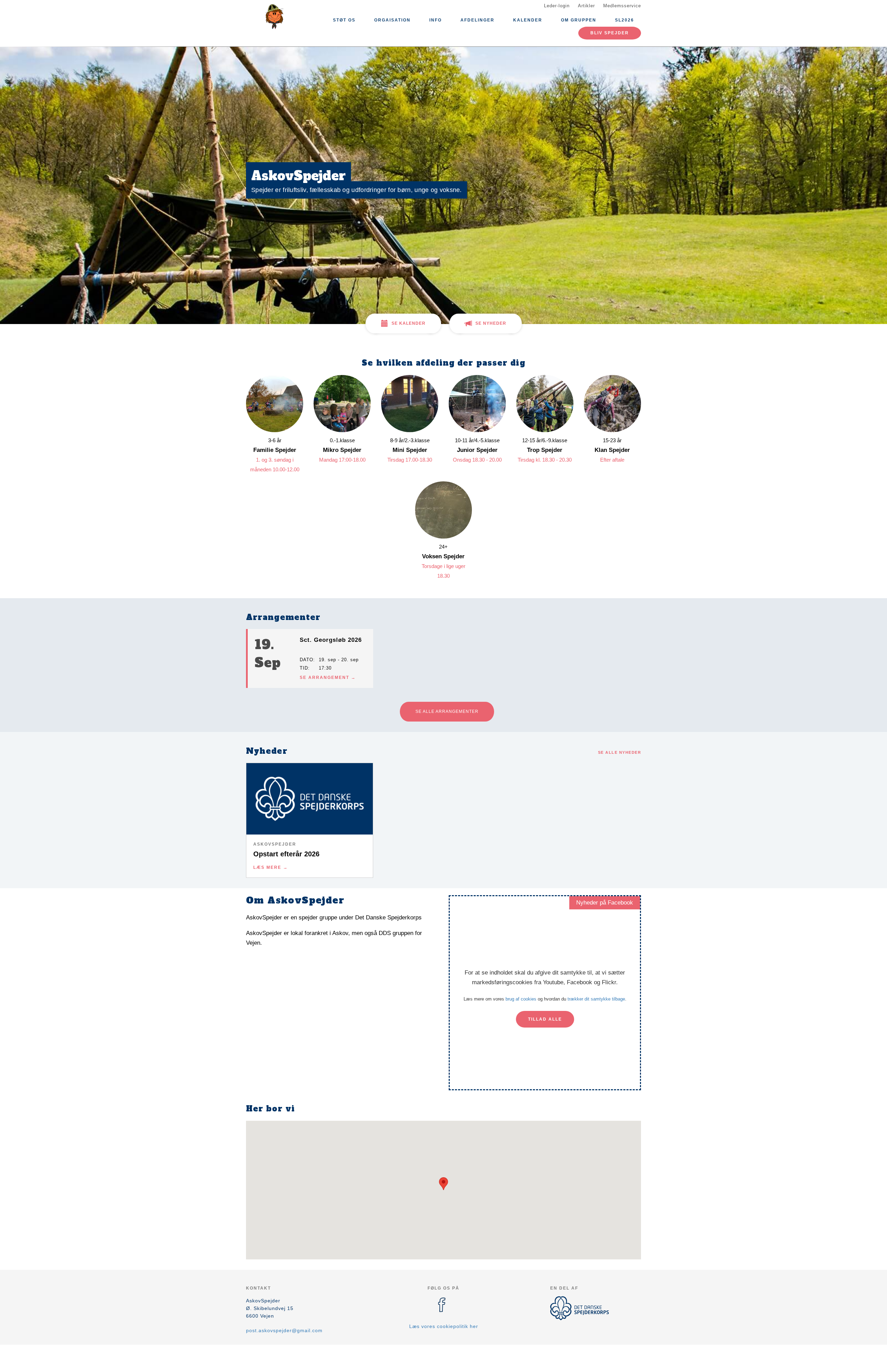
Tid (304, 668)
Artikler (586, 5)
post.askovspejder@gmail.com (284, 1330)
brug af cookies (521, 999)
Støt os (344, 20)
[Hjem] (277, 16)
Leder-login (557, 5)
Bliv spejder (609, 32)
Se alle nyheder (619, 752)
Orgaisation (392, 20)
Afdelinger (477, 20)
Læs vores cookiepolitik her (443, 1326)
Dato (306, 659)
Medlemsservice (622, 5)
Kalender (527, 20)
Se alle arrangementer (446, 711)
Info (435, 20)
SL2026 (624, 20)
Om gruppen (578, 20)
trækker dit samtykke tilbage (596, 999)
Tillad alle (545, 1019)
